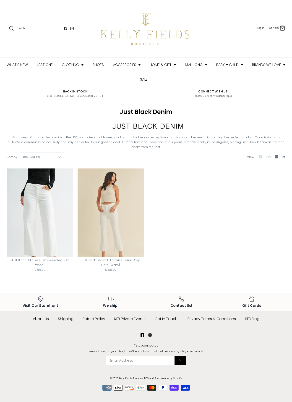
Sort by (12, 157)
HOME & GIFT (163, 64)
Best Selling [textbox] (31, 157)
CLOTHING (73, 64)
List (283, 157)
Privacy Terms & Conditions (212, 318)
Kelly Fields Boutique (131, 378)
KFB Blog (252, 318)
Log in (260, 28)
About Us (41, 318)
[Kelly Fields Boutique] (146, 29)
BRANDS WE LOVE (269, 64)
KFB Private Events (130, 318)
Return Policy (94, 318)
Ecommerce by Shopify (168, 378)
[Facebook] (65, 28)
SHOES (98, 64)
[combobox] (42, 156)
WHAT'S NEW (17, 64)
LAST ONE (45, 64)
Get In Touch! (166, 318)
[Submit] (180, 360)
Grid (268, 157)
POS (146, 378)
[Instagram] (72, 28)
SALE (146, 79)
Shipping (65, 318)
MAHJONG (196, 64)
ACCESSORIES (127, 64)
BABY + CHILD (229, 64)
